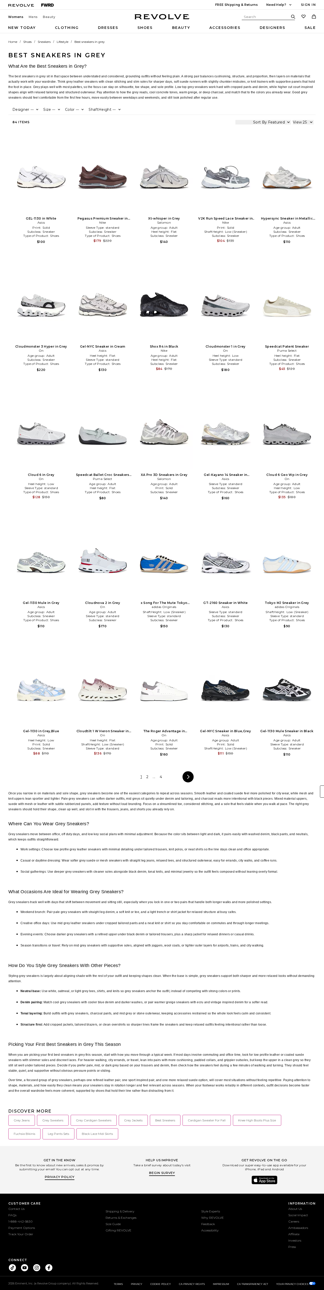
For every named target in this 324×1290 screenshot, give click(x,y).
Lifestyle (62, 42)
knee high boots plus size (257, 1120)
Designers (272, 27)
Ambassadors (298, 1228)
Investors (294, 1240)
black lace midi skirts (97, 1134)
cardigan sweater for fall (207, 1120)
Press (292, 1247)
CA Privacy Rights (192, 1284)
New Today (22, 27)
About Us (295, 1209)
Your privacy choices (292, 1284)
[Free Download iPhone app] (264, 1183)
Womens (16, 17)
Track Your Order (20, 1234)
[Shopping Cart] (314, 17)
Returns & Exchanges (121, 1218)
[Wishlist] (303, 17)
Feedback (208, 1224)
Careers (293, 1221)
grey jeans (22, 1120)
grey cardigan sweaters (93, 1120)
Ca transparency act (252, 1284)
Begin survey (162, 1173)
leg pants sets (58, 1134)
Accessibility (210, 1230)
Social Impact (298, 1215)
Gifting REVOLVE (118, 1230)
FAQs (12, 1215)
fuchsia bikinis (24, 1134)
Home (12, 42)
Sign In (308, 5)
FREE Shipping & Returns (236, 5)
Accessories (224, 27)
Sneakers (44, 42)
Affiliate (293, 1234)
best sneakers (165, 1120)
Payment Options (21, 1228)
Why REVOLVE (212, 1218)
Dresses (108, 27)
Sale (310, 27)
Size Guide (113, 1224)
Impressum (221, 1284)
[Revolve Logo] (162, 19)
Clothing (67, 27)
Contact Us (16, 1209)
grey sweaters (52, 1120)
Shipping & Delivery (120, 1211)
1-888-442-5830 (20, 1221)
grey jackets (133, 1120)
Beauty (49, 17)
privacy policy (59, 1177)
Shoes (145, 27)
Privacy (136, 1284)
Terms (118, 1284)
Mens (33, 17)
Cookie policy (160, 1284)
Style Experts (210, 1211)
